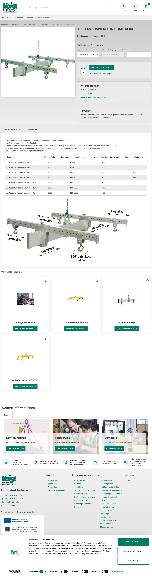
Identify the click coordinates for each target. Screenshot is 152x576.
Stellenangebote (80, 494)
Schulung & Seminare (82, 504)
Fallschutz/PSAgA (107, 507)
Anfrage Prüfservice (25, 322)
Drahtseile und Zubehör (109, 487)
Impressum (52, 484)
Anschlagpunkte (106, 484)
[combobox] (69, 7)
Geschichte (78, 487)
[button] (46, 280)
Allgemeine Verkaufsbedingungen (56, 488)
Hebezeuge (104, 514)
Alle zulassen (133, 542)
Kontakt (77, 507)
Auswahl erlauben (133, 551)
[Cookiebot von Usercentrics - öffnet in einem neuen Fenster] (14, 571)
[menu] (76, 17)
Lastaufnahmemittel (30, 24)
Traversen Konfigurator (77, 322)
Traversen (45, 24)
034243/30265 (86, 94)
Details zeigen (117, 572)
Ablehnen (133, 560)
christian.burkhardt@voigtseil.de (93, 97)
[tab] (12, 129)
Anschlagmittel (106, 480)
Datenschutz (53, 480)
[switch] (64, 572)
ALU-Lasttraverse (126, 322)
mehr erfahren (15, 448)
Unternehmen (79, 480)
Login (129, 480)
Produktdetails (12, 129)
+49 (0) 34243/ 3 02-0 (13, 495)
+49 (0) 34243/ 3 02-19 (14, 499)
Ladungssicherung (107, 510)
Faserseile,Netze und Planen (108, 498)
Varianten (32, 129)
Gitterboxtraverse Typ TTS (25, 380)
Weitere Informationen (24, 329)
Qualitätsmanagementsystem (84, 490)
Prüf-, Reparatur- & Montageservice (107, 525)
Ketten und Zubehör (108, 504)
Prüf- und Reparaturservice (84, 497)
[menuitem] (6, 17)
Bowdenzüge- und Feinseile (111, 494)
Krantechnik (105, 517)
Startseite (4, 24)
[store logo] (10, 8)
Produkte (15, 24)
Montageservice (80, 500)
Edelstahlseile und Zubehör (111, 490)
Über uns (77, 484)
